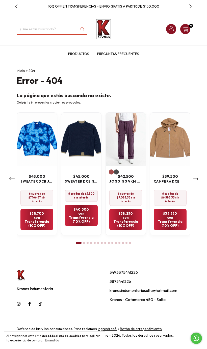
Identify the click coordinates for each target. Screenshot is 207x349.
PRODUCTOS (78, 54)
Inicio (21, 70)
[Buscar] (82, 29)
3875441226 (120, 281)
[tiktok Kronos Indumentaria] (40, 303)
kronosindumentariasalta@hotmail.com (143, 290)
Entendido (52, 340)
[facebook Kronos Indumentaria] (30, 303)
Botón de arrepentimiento (141, 329)
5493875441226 (124, 272)
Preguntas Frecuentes (118, 54)
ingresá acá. (107, 329)
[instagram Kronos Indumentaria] (19, 303)
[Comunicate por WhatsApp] (196, 338)
